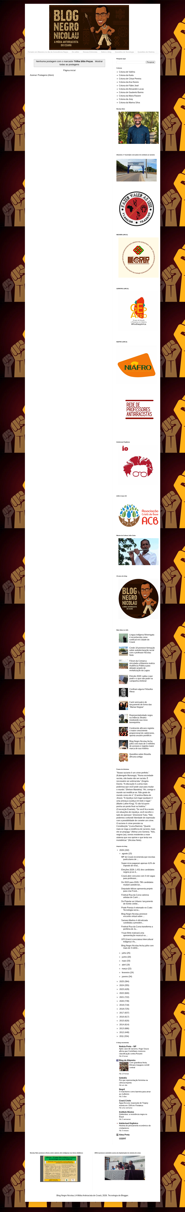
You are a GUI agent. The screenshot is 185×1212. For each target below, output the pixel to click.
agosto (125, 853)
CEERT (122, 1139)
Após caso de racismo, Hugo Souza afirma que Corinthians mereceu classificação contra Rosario (134, 1051)
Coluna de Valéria (127, 72)
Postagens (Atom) (46, 75)
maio (124, 961)
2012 (121, 1032)
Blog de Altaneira (127, 1060)
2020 (121, 1001)
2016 (121, 1017)
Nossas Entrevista (90, 52)
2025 (121, 981)
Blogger (124, 1195)
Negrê (122, 1089)
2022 (121, 993)
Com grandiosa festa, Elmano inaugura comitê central (139, 1065)
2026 (121, 850)
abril (124, 965)
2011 (121, 1036)
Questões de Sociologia (124, 52)
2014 (121, 1024)
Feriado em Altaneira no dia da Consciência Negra (48, 52)
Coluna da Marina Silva (129, 102)
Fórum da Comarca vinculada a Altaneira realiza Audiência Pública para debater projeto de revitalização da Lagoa (142, 666)
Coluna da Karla (126, 75)
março (125, 969)
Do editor (75, 52)
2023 (121, 989)
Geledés (123, 1078)
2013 (121, 1028)
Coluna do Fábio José (129, 86)
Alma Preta (124, 1135)
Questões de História (146, 52)
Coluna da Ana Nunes (129, 82)
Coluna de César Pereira (130, 79)
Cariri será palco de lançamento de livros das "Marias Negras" (140, 704)
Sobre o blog (106, 52)
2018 (121, 1009)
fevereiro (126, 972)
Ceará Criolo (125, 1101)
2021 (121, 997)
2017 (121, 1013)
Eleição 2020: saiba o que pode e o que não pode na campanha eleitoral (141, 678)
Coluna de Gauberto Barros (131, 92)
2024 (121, 985)
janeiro (125, 976)
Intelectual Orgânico (128, 1123)
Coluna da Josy (126, 99)
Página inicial (69, 70)
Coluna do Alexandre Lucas (131, 89)
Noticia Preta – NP (127, 1046)
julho (124, 953)
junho (124, 957)
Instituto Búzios (126, 1112)
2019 (121, 1005)
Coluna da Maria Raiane (130, 96)
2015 (121, 1021)
